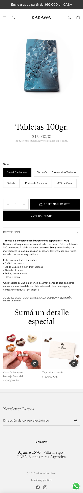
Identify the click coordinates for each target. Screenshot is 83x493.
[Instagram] (45, 487)
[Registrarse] (76, 420)
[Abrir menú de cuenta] (69, 17)
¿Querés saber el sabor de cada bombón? (37, 299)
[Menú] (4, 17)
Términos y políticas (41, 480)
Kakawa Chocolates (46, 473)
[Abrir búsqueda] (13, 17)
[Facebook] (37, 487)
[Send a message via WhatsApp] (76, 486)
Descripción (11, 232)
